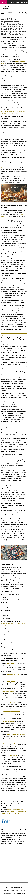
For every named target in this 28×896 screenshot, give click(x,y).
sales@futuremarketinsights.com (15, 809)
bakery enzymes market (9, 691)
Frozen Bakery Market (9, 721)
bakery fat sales (11, 681)
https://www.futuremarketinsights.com (16, 811)
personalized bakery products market (13, 743)
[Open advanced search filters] (22, 12)
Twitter (8, 813)
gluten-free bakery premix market (16, 734)
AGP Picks (3, 2)
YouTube (16, 813)
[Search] (19, 12)
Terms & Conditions (20, 890)
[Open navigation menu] (2, 12)
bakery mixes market (10, 702)
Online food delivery (6, 167)
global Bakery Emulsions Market (11, 711)
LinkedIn (3, 813)
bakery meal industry (12, 663)
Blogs (12, 813)
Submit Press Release (8, 890)
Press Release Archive (16, 887)
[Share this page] (26, 12)
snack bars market (12, 755)
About (7, 887)
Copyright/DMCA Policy (9, 893)
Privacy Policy (21, 893)
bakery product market (13, 674)
